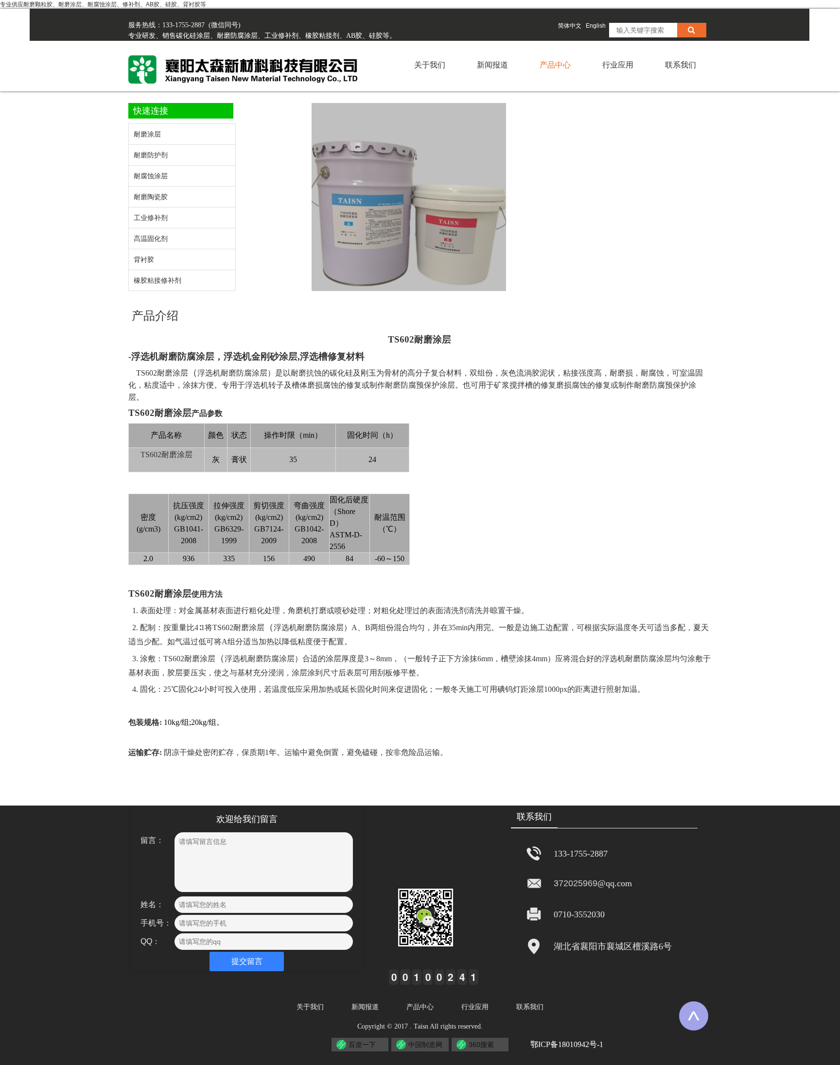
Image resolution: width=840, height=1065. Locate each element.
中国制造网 (425, 1044)
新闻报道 (492, 65)
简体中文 (569, 25)
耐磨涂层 (432, 339)
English (596, 25)
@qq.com (614, 883)
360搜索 (481, 1044)
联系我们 (680, 65)
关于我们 (429, 65)
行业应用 (617, 65)
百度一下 (362, 1044)
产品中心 (555, 65)
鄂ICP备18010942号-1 (566, 1044)
